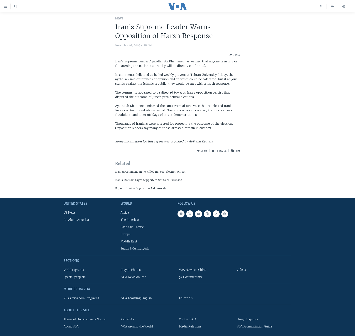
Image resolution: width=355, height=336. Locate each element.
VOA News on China (192, 270)
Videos (241, 270)
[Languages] (321, 6)
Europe (126, 234)
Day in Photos (131, 270)
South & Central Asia (135, 249)
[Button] (234, 55)
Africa (125, 212)
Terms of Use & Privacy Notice (85, 319)
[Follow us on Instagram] (207, 213)
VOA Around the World (137, 326)
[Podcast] (224, 213)
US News (70, 212)
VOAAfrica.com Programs (81, 298)
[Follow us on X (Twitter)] (189, 213)
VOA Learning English (136, 298)
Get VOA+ (127, 319)
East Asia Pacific (132, 227)
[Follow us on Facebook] (181, 213)
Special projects (75, 277)
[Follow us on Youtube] (198, 213)
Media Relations (190, 326)
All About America (76, 220)
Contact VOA (187, 319)
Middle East (129, 241)
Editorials (186, 298)
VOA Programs (74, 270)
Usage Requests (247, 319)
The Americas (130, 220)
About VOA (71, 326)
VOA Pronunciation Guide (254, 326)
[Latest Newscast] (343, 6)
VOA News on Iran (133, 277)
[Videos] (332, 6)
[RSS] (216, 213)
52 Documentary (190, 277)
